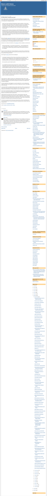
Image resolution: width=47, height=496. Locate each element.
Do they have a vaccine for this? (40, 365)
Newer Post (3, 128)
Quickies (36, 426)
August (36, 475)
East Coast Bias (35, 129)
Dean (34, 44)
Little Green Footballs (36, 96)
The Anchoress (35, 223)
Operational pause (38, 355)
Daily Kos (34, 106)
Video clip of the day (38, 314)
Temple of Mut (35, 194)
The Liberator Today (36, 19)
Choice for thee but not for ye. (39, 340)
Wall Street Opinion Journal (37, 92)
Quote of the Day (37, 387)
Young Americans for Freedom (38, 175)
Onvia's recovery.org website (37, 72)
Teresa (4, 117)
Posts (35, 60)
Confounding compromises (39, 414)
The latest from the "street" (39, 456)
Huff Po (34, 108)
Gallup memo (27, 38)
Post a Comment (4, 126)
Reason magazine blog (36, 84)
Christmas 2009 (37, 332)
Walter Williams (35, 258)
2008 (35, 488)
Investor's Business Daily (37, 161)
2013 (35, 289)
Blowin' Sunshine (35, 281)
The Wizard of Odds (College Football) (39, 115)
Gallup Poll (34, 111)
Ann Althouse (35, 213)
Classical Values (35, 215)
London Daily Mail (36, 165)
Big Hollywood (35, 185)
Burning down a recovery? (39, 412)
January (36, 486)
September (36, 473)
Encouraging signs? (38, 305)
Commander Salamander (37, 209)
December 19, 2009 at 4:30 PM (7, 115)
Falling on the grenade (38, 389)
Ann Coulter (35, 265)
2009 (35, 295)
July (35, 476)
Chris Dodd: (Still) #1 (38, 307)
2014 (35, 287)
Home (16, 128)
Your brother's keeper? (38, 377)
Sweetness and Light (36, 224)
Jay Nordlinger (35, 255)
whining (7, 54)
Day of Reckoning (37, 341)
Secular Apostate (35, 208)
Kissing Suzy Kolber (36, 116)
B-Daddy (34, 43)
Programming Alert (38, 319)
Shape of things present (38, 317)
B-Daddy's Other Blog (36, 18)
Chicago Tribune (35, 155)
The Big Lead (35, 126)
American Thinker (36, 102)
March (36, 483)
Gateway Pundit (35, 105)
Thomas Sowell (35, 262)
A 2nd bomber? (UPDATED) (39, 302)
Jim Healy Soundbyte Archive (37, 145)
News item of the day (38, 343)
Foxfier (4, 110)
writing (9, 38)
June (35, 478)
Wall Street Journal (36, 162)
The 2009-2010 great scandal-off (40, 435)
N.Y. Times (34, 151)
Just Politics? (35, 197)
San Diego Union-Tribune (37, 164)
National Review (35, 98)
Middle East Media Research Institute (39, 168)
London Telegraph (36, 167)
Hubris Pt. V (36, 348)
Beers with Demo (7, 4)
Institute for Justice (36, 174)
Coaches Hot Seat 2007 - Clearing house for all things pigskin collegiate (38, 139)
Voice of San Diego (36, 152)
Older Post (28, 128)
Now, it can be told (38, 338)
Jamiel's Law (35, 245)
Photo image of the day (38, 320)
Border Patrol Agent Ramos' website (38, 243)
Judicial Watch (35, 178)
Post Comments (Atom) (9, 130)
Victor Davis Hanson (36, 253)
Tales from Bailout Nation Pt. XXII (40, 463)
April (35, 481)
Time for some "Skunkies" (39, 300)
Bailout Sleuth (35, 202)
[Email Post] (14, 103)
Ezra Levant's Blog (36, 239)
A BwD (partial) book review (39, 346)
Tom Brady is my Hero (36, 26)
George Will (35, 252)
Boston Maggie (35, 221)
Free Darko (34, 121)
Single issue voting (38, 380)
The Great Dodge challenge (39, 466)
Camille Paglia (35, 256)
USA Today (34, 154)
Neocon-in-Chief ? (38, 415)
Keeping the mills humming (39, 402)
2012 (35, 290)
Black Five (34, 227)
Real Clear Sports (36, 118)
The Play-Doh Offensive (37, 238)
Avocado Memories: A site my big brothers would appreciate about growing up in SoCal (38, 275)
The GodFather (35, 85)
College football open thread (39, 446)
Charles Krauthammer (36, 249)
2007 (35, 490)
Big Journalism (35, 187)
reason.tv (34, 109)
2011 (35, 292)
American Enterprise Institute (37, 177)
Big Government (35, 188)
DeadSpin (34, 119)
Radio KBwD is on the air (39, 409)
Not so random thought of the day (40, 375)
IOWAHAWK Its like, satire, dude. (38, 93)
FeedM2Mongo (35, 46)
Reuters (34, 158)
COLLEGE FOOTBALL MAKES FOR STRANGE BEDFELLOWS (40, 423)
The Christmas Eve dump (39, 322)
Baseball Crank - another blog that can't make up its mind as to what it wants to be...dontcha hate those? (39, 217)
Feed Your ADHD (35, 195)
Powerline (34, 99)
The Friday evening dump (39, 393)
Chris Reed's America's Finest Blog (38, 201)
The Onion (34, 234)
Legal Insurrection (36, 205)
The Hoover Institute (36, 181)
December (36, 296)
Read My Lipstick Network (38, 66)
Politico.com (35, 95)
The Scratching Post (36, 23)
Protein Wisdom (35, 220)
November (36, 470)
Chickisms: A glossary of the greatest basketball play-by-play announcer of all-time (39, 143)
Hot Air (34, 89)
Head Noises (35, 25)
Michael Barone (35, 259)
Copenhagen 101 (37, 374)
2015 (35, 285)
